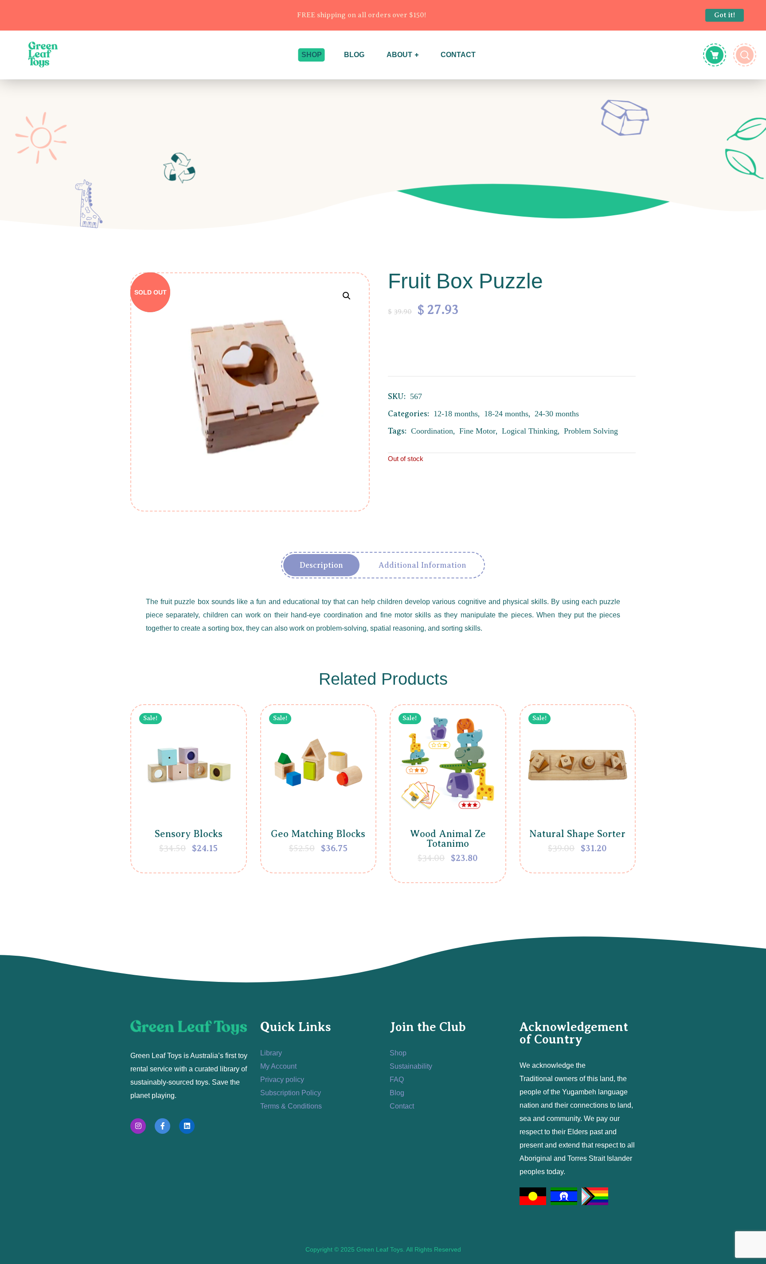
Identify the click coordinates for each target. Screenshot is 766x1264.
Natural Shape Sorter (577, 833)
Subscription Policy (290, 1093)
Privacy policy (282, 1079)
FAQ (397, 1079)
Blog (397, 1093)
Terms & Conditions (291, 1106)
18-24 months (506, 413)
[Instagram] (138, 1126)
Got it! (724, 15)
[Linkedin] (187, 1126)
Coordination (432, 431)
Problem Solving (591, 431)
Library (271, 1053)
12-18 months (456, 413)
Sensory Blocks (189, 833)
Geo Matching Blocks (318, 833)
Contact (402, 1106)
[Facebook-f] (162, 1126)
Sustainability (411, 1066)
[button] (346, 296)
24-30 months (557, 413)
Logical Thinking (530, 431)
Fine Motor (477, 431)
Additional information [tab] (422, 565)
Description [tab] (321, 565)
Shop (398, 1053)
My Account (278, 1066)
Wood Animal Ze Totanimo (448, 838)
